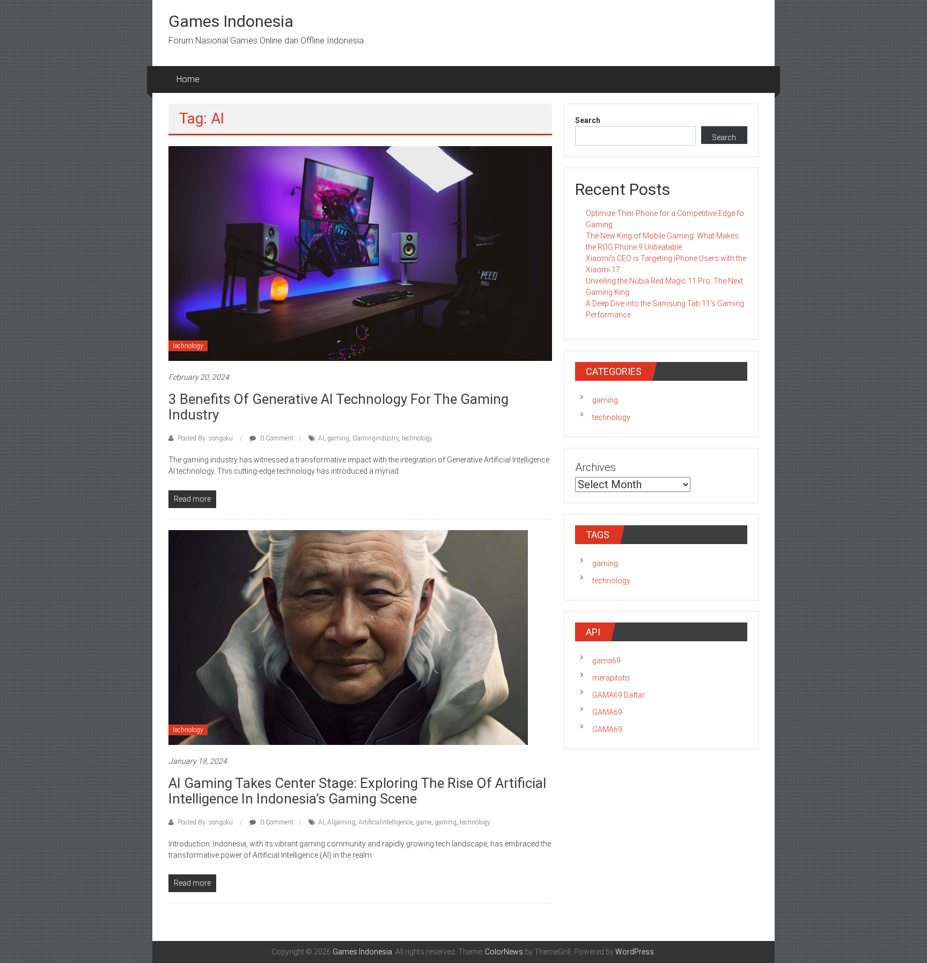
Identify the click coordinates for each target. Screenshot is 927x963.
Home (188, 79)
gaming (338, 438)
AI (321, 438)
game (423, 822)
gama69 (606, 660)
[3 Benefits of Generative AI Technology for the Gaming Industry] (360, 253)
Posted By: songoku (205, 438)
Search (587, 120)
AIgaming (341, 822)
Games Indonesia (230, 21)
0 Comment (276, 438)
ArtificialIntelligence (385, 822)
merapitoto (611, 678)
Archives (595, 467)
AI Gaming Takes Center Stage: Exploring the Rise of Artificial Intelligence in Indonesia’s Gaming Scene (357, 791)
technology (188, 346)
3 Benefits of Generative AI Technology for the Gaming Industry (338, 407)
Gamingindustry (375, 438)
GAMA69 (607, 712)
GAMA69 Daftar (618, 695)
